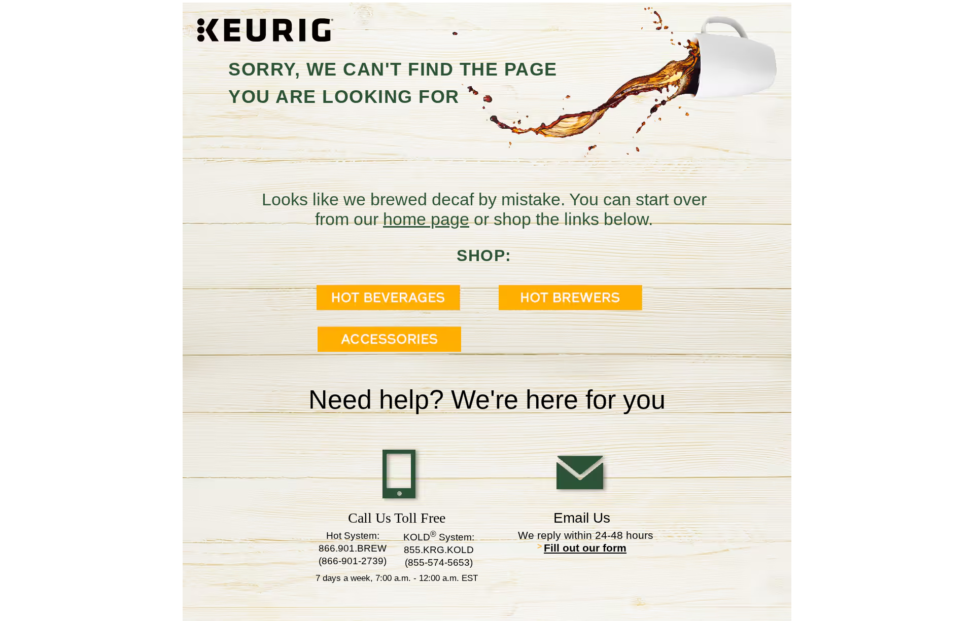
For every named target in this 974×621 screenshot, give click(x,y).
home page (426, 219)
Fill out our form (585, 548)
